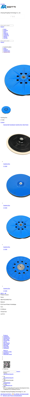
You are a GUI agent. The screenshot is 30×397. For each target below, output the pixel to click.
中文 (2, 4)
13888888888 (6, 383)
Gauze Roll (6, 346)
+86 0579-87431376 (8, 374)
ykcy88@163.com (7, 385)
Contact (2, 122)
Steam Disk (6, 344)
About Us (5, 33)
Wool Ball (5, 345)
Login (8, 395)
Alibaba (5, 36)
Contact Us (6, 35)
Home (4, 29)
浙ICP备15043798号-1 (6, 394)
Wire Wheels (6, 343)
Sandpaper (12, 124)
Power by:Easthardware (16, 395)
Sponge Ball (6, 124)
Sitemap (5, 395)
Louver (5, 341)
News (4, 31)
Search (2, 26)
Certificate (5, 34)
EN (4, 4)
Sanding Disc (6, 50)
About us (5, 350)
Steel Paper (25, 124)
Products (5, 30)
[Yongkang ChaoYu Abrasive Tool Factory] (8, 8)
